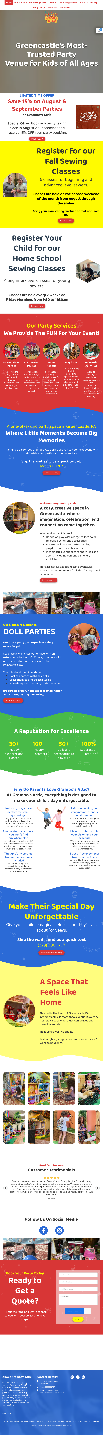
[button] (97, 1188)
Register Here (66, 221)
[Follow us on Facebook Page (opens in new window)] (43, 1230)
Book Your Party (51, 473)
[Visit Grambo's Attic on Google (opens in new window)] (72, 1377)
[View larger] (14, 1088)
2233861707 (50, 1387)
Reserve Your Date (13, 700)
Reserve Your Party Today (51, 952)
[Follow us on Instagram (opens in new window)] (59, 1230)
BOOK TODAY (37, 139)
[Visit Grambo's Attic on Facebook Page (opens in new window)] (78, 1377)
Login (51, 1428)
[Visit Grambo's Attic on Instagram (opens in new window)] (83, 1377)
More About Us (48, 580)
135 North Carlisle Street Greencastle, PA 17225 (49, 1382)
